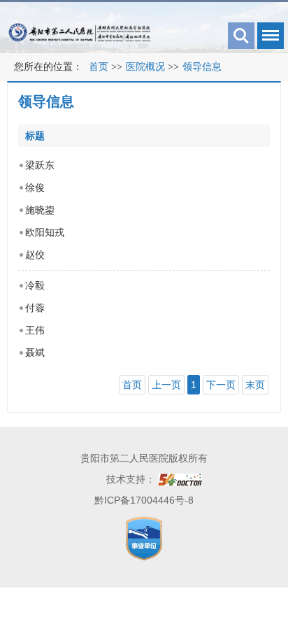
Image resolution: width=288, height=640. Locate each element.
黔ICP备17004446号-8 (144, 500)
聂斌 (35, 352)
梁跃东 (40, 165)
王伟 (35, 330)
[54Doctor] (180, 479)
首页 (98, 67)
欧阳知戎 (44, 232)
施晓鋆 (40, 209)
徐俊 (35, 187)
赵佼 (35, 254)
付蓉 (35, 307)
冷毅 (35, 285)
